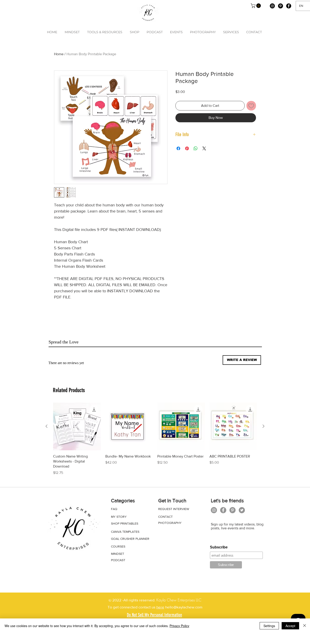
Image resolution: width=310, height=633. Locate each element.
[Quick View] (77, 426)
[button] (256, 5)
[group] (155, 439)
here (160, 607)
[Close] (304, 625)
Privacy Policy (179, 625)
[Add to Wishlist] (251, 105)
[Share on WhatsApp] (195, 148)
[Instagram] (214, 510)
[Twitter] (242, 510)
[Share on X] (204, 148)
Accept (290, 625)
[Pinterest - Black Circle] (280, 5)
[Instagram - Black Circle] (272, 5)
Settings (269, 625)
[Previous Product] (46, 426)
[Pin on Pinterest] (187, 148)
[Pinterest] (232, 510)
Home (59, 54)
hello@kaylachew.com (183, 607)
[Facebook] (223, 510)
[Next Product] (263, 426)
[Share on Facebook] (178, 148)
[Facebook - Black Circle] (288, 5)
